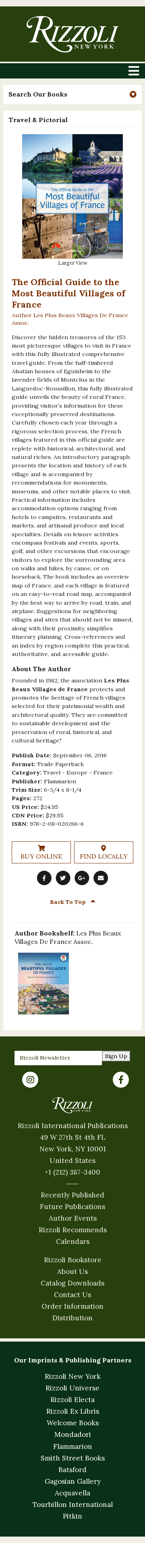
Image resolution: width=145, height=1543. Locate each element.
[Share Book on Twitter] (63, 878)
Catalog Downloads (72, 1283)
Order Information (72, 1306)
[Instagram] (30, 1080)
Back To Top (68, 901)
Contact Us (72, 1294)
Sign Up (116, 1056)
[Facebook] (121, 1080)
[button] (72, 94)
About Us (72, 1271)
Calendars (72, 1241)
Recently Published (72, 1195)
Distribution (72, 1318)
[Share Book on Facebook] (44, 878)
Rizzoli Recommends (73, 1229)
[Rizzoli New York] (72, 34)
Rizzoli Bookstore (73, 1259)
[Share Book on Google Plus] (82, 878)
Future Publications (72, 1206)
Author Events (73, 1218)
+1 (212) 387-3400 (72, 1172)
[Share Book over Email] (100, 878)
